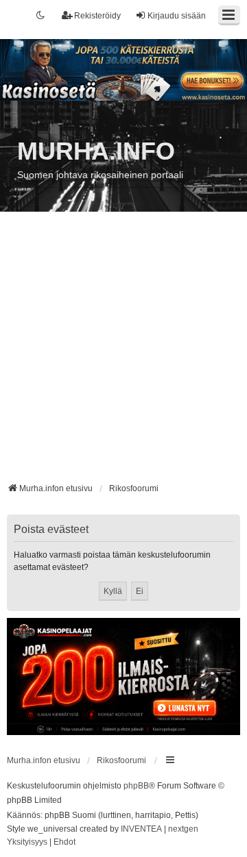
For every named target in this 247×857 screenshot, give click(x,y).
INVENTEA (141, 829)
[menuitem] (27, 842)
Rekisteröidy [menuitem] (97, 16)
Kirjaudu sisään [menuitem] (177, 16)
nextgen (183, 829)
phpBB (136, 786)
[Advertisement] (123, 352)
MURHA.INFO (96, 151)
